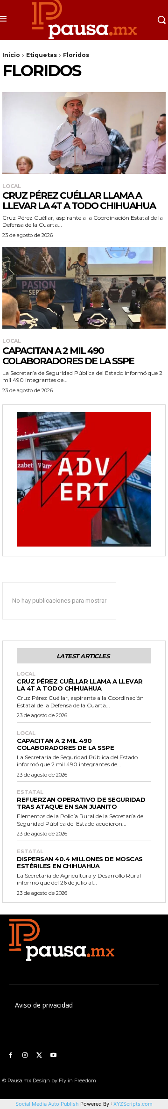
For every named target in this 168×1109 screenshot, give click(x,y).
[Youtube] (53, 1055)
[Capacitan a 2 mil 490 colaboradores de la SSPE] (84, 288)
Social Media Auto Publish (47, 1104)
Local (11, 186)
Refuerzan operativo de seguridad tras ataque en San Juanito (81, 803)
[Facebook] (10, 1055)
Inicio (11, 54)
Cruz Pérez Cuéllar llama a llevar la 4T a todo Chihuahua (78, 200)
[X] (39, 1055)
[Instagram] (25, 1055)
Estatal (30, 792)
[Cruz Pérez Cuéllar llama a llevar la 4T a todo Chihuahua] (84, 133)
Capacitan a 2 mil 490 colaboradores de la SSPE (68, 356)
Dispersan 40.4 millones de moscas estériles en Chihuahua (80, 862)
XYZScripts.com (133, 1104)
